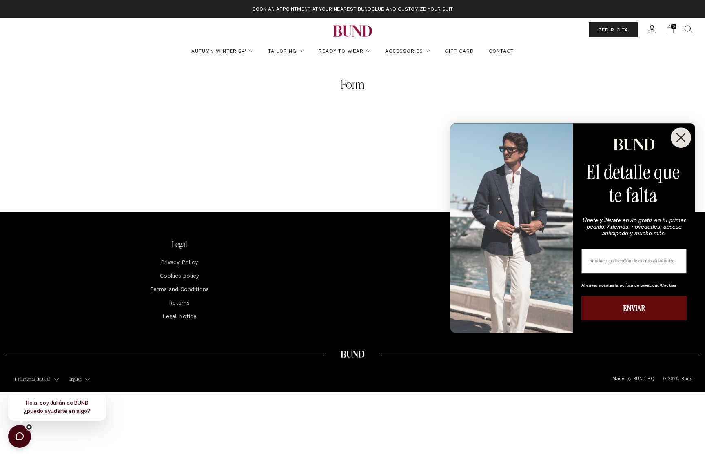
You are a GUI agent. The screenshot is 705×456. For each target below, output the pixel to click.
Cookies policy (179, 275)
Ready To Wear (341, 51)
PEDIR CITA (613, 30)
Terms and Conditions (179, 289)
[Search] (689, 29)
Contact (501, 51)
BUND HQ (643, 378)
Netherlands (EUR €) (33, 379)
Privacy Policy (179, 262)
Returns (179, 302)
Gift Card (459, 51)
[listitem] (352, 9)
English (75, 379)
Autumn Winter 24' (218, 51)
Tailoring (282, 51)
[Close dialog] (681, 137)
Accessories (404, 51)
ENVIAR (634, 308)
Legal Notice (179, 316)
